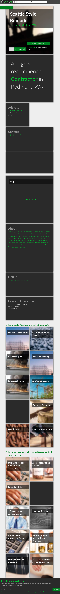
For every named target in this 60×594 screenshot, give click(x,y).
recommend (20, 49)
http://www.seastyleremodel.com (19, 280)
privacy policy (31, 592)
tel (14, 135)
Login (57, 2)
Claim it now (32, 47)
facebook (4, 592)
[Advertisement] (29, 162)
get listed (41, 592)
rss (53, 592)
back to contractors (6, 7)
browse (47, 592)
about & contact (20, 592)
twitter (11, 592)
